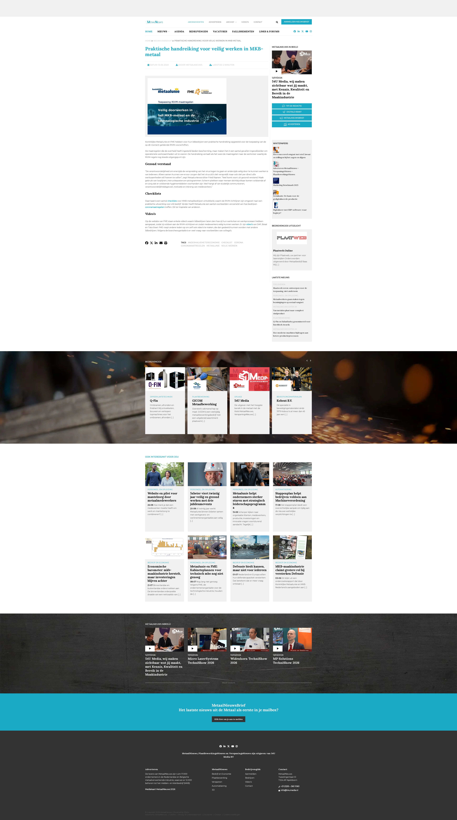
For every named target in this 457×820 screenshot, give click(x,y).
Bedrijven (249, 778)
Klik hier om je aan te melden (228, 719)
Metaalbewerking (286, 397)
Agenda (179, 31)
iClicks (186, 812)
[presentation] (306, 361)
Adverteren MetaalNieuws (156, 815)
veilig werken (229, 246)
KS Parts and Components (286, 402)
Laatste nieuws (280, 277)
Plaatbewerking (281, 318)
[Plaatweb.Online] (292, 248)
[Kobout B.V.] (239, 385)
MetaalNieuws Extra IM (285, 307)
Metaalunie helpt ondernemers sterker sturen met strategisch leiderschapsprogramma (249, 500)
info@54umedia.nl (289, 790)
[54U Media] (197, 385)
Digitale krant (294, 112)
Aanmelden (250, 774)
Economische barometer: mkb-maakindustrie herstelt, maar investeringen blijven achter (164, 574)
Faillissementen (243, 31)
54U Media (199, 401)
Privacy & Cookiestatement (189, 815)
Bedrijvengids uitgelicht (286, 226)
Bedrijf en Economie (158, 563)
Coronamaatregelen (193, 246)
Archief (230, 22)
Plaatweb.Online (283, 250)
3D (213, 790)
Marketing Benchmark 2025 (285, 185)
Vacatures (220, 31)
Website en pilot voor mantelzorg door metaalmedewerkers (162, 497)
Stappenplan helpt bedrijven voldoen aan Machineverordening (291, 497)
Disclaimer (207, 815)
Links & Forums (269, 31)
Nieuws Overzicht (162, 41)
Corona (238, 242)
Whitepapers (280, 143)
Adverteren (215, 22)
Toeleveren (279, 284)
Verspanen (217, 782)
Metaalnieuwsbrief (294, 118)
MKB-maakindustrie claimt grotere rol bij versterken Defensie (289, 570)
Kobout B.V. (242, 401)
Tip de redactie (294, 106)
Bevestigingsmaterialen (246, 397)
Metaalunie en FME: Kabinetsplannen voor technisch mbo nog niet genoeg (206, 572)
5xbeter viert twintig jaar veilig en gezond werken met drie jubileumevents (204, 499)
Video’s (245, 22)
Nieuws (162, 31)
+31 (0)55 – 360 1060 (290, 786)
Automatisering (283, 489)
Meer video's (228, 683)
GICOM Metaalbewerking (162, 402)
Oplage (196, 397)
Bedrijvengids (198, 31)
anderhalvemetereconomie (204, 242)
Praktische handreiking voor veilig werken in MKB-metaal (204, 51)
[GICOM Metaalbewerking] (155, 385)
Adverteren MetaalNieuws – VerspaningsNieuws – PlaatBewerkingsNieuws (286, 171)
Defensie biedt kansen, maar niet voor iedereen (250, 568)
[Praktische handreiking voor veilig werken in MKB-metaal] (187, 133)
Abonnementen (196, 22)
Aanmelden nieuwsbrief (296, 22)
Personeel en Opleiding (285, 296)
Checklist (226, 242)
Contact (258, 22)
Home (148, 31)
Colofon (172, 815)
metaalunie (213, 246)
